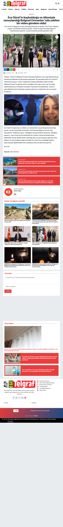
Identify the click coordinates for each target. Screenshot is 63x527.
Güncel (17, 9)
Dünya (10, 9)
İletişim (34, 402)
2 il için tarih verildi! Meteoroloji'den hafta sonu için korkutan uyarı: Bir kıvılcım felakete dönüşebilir (45, 222)
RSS (17, 410)
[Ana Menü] (58, 3)
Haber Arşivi (42, 390)
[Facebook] (13, 397)
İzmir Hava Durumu (44, 381)
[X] (16, 397)
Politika (23, 9)
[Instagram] (19, 397)
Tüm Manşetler (43, 386)
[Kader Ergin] (8, 192)
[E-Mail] (15, 194)
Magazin (44, 9)
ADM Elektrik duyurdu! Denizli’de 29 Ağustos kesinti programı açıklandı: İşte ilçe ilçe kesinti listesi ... (45, 265)
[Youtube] (25, 397)
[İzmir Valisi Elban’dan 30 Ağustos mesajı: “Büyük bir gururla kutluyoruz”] (17, 234)
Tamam (10, 421)
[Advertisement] (31, 308)
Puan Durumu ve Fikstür (45, 384)
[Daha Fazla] (14, 69)
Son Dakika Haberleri (44, 388)
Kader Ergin (17, 190)
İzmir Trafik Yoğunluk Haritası (46, 382)
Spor (37, 9)
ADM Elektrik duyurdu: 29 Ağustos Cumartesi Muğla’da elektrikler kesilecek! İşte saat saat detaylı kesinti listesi (17, 265)
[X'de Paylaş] (7, 69)
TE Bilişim (35, 415)
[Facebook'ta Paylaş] (5, 69)
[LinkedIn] (22, 397)
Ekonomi (31, 9)
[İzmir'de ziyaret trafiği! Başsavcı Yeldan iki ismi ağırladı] (45, 234)
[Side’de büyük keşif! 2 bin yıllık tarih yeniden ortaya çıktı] (17, 211)
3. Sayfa (3, 9)
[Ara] (56, 3)
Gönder (8, 291)
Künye (6, 402)
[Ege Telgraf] (15, 3)
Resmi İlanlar (53, 9)
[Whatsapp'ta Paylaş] (11, 69)
